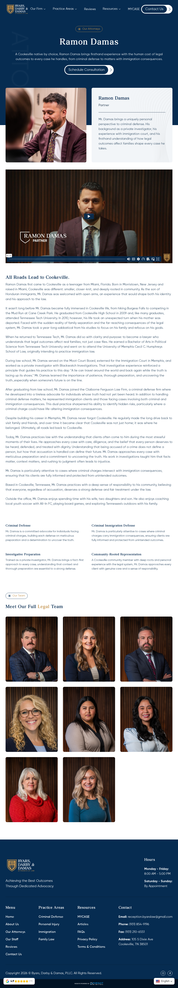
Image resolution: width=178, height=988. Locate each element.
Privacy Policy (87, 939)
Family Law (46, 939)
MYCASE (84, 916)
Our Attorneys (91, 29)
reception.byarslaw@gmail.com (145, 916)
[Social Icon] (163, 973)
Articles (83, 924)
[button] (38, 8)
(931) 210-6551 (132, 932)
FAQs (81, 932)
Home (10, 916)
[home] (17, 9)
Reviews (11, 946)
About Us (12, 924)
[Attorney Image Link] (32, 649)
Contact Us (14, 954)
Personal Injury (49, 924)
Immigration (47, 932)
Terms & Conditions (91, 946)
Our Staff (12, 939)
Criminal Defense (51, 916)
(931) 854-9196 (134, 924)
